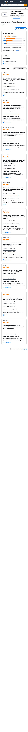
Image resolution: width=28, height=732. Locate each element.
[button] (4, 38)
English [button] (21, 1)
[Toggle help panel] (26, 8)
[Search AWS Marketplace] (25, 5)
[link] (16, 8)
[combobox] (12, 5)
